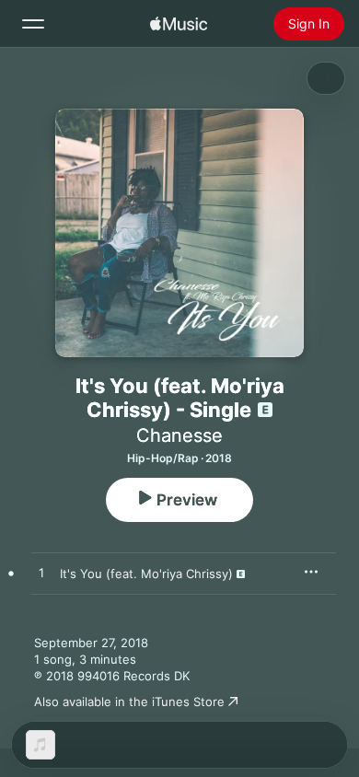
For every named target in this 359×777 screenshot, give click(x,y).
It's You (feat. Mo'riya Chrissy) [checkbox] (146, 573)
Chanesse (179, 435)
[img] (178, 24)
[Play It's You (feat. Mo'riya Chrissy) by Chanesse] (41, 573)
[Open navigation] (33, 24)
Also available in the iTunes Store (129, 701)
